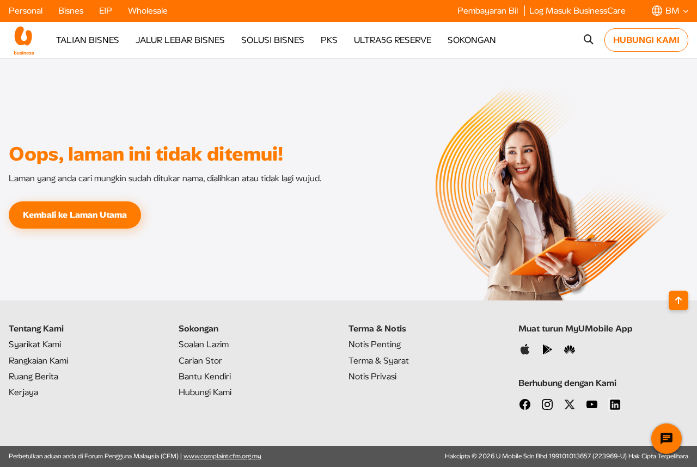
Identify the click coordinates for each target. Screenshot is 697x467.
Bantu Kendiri (205, 376)
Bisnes (71, 10)
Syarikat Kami (35, 344)
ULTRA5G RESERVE (392, 40)
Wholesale (148, 10)
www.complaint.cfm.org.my (222, 456)
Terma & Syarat (378, 360)
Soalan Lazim (204, 344)
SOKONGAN (472, 40)
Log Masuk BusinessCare (577, 10)
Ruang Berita (33, 376)
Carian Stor (200, 360)
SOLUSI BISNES (272, 40)
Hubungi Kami (205, 392)
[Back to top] (678, 300)
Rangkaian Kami (38, 360)
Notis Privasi (372, 376)
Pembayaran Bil (488, 10)
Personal (27, 10)
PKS (329, 40)
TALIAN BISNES (87, 40)
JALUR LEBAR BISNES (180, 40)
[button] (670, 10)
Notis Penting (374, 344)
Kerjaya (23, 392)
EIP (106, 10)
